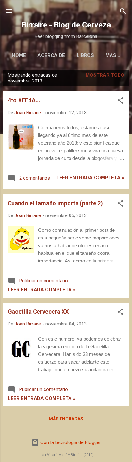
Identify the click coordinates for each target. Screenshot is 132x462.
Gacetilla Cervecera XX (38, 311)
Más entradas (66, 418)
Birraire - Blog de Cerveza (66, 24)
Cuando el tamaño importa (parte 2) (55, 203)
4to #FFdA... (24, 100)
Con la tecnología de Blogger (70, 442)
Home (19, 55)
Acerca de (51, 55)
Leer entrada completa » (90, 178)
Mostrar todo (105, 75)
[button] (120, 101)
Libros (85, 55)
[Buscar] (123, 11)
